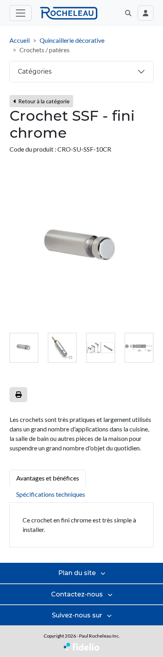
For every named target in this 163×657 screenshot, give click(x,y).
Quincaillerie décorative (72, 40)
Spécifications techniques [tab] (50, 494)
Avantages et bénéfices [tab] (47, 478)
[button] (128, 13)
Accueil (19, 40)
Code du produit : (32, 149)
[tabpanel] (81, 525)
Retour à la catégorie (43, 101)
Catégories (34, 71)
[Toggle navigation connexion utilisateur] (146, 13)
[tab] (23, 348)
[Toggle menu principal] (20, 13)
